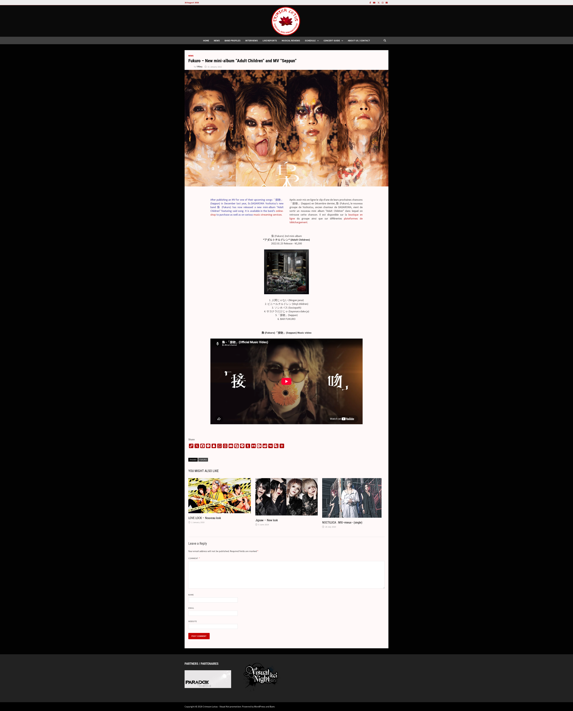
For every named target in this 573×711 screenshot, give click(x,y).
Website (192, 621)
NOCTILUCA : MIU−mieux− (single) (342, 522)
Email (191, 608)
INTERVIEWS (251, 40)
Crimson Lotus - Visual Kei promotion (222, 706)
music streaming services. (268, 214)
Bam (272, 706)
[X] (379, 2)
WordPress (259, 706)
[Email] (386, 2)
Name (191, 594)
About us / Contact (359, 40)
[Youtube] (374, 2)
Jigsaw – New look (266, 520)
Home (206, 40)
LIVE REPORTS (270, 40)
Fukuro (203, 459)
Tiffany (199, 66)
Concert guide (332, 40)
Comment (194, 558)
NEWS (217, 40)
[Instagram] (383, 2)
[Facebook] (370, 2)
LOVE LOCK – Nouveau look (204, 518)
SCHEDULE (310, 40)
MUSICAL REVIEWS (291, 40)
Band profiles (233, 40)
